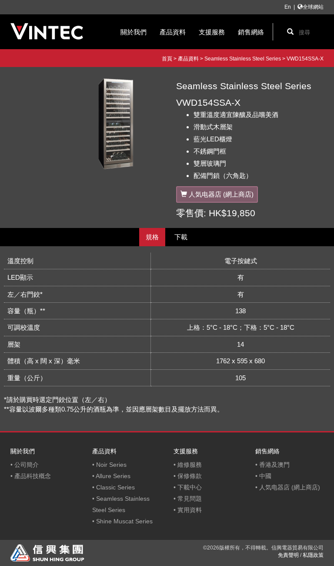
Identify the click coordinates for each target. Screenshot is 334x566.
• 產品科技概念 (30, 475)
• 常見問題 (188, 498)
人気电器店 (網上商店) (221, 194)
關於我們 (133, 32)
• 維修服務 (188, 464)
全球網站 (313, 7)
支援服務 (212, 32)
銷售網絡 (251, 32)
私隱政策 (313, 555)
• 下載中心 (188, 487)
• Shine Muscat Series (122, 521)
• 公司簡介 (24, 464)
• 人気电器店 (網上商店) (287, 487)
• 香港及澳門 (272, 464)
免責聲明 (288, 555)
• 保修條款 (188, 475)
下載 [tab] (180, 237)
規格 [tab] (152, 237)
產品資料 (173, 32)
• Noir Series (109, 464)
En (287, 7)
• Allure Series (111, 475)
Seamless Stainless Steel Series (242, 59)
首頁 (167, 59)
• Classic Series (113, 487)
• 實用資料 (188, 509)
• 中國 (263, 475)
